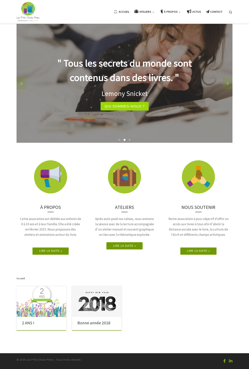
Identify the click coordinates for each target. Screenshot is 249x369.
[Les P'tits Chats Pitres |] (28, 11)
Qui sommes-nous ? (124, 106)
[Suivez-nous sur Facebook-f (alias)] (224, 360)
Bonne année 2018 (93, 323)
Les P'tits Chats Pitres (40, 359)
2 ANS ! (28, 323)
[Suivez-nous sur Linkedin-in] (230, 360)
